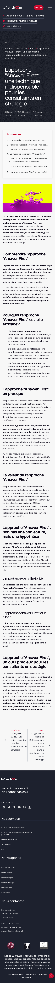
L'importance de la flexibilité (26, 162)
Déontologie (7, 878)
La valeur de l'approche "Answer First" (27, 154)
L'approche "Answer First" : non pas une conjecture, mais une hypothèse (29, 158)
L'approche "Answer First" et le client (30, 166)
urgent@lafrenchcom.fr (12, 931)
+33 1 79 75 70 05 (10, 924)
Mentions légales (15, 974)
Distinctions (6, 873)
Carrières (5, 893)
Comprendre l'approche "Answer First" (27, 140)
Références (6, 888)
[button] (49, 7)
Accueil (9, 49)
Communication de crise (13, 827)
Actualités (21, 49)
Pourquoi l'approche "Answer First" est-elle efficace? (29, 145)
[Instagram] (24, 807)
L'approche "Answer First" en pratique (27, 149)
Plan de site (31, 974)
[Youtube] (19, 807)
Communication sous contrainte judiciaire (16, 833)
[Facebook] (4, 807)
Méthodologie (7, 883)
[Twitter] (9, 807)
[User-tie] (29, 807)
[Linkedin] (14, 807)
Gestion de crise (9, 839)
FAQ (32, 49)
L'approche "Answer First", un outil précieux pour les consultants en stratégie (29, 172)
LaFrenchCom (8, 868)
